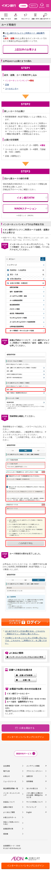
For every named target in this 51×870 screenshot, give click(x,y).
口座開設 (23, 6)
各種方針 (29, 776)
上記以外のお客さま (26, 49)
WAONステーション (25, 208)
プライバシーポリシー (34, 771)
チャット (42, 7)
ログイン (33, 6)
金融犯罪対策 (8, 828)
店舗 (7, 84)
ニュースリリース (9, 781)
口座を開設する (27, 728)
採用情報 (29, 781)
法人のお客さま (32, 788)
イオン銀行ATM (25, 197)
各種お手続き (8, 807)
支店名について (9, 802)
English (29, 812)
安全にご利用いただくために (11, 823)
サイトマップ (31, 807)
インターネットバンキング (11, 794)
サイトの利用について (34, 802)
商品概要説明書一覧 (10, 788)
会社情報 (6, 766)
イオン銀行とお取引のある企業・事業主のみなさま (34, 795)
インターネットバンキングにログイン (25, 865)
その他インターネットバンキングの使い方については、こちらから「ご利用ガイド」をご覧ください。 (26, 640)
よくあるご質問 (9, 812)
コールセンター (11, 88)
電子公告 (6, 771)
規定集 (5, 834)
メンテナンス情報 (32, 766)
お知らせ (6, 776)
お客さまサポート (9, 817)
